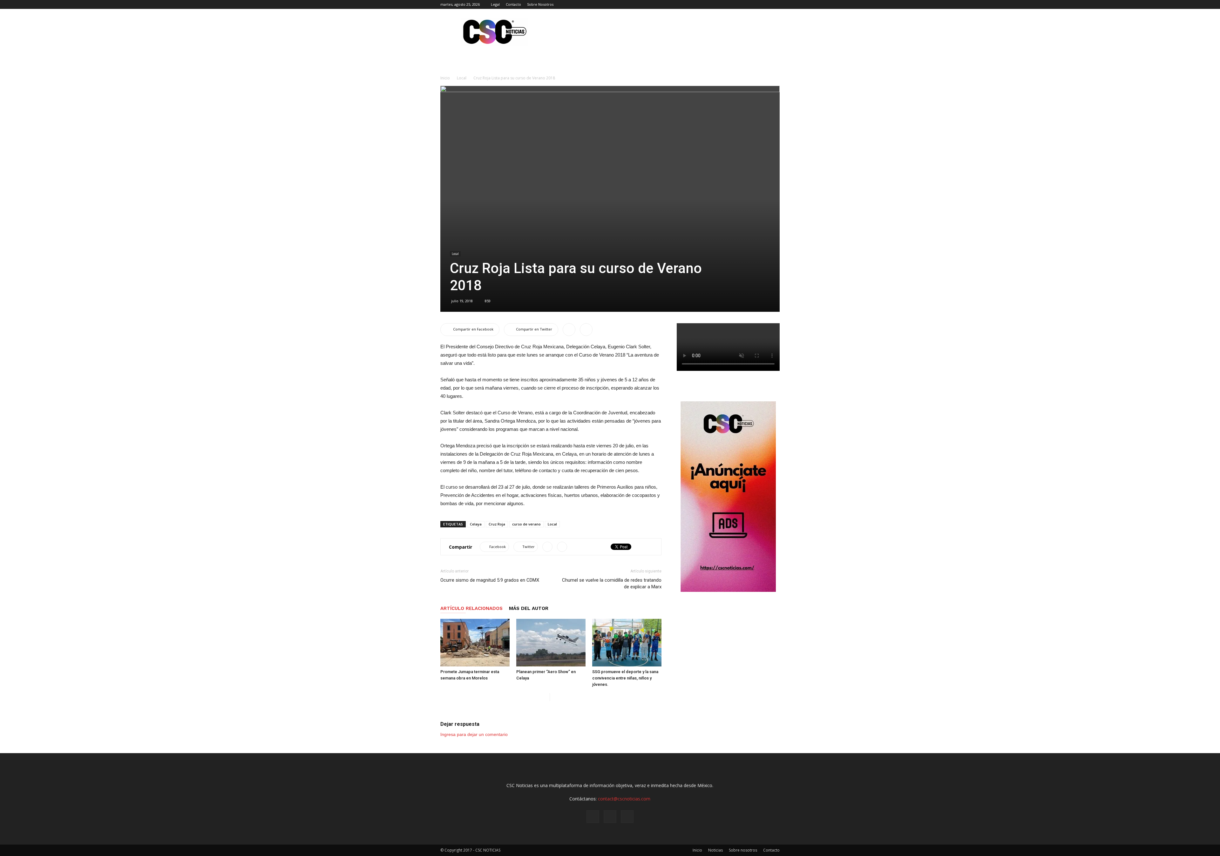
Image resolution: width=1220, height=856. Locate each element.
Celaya (476, 524)
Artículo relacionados (471, 608)
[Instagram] (764, 4)
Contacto (513, 4)
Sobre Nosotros (540, 4)
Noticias (715, 850)
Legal (495, 4)
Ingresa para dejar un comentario (474, 734)
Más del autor (528, 608)
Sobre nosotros (743, 850)
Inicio (445, 78)
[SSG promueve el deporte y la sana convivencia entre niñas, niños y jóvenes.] (626, 642)
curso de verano (526, 524)
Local (461, 78)
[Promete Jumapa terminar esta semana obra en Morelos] (475, 642)
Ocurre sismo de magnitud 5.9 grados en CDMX (489, 580)
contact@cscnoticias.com (624, 799)
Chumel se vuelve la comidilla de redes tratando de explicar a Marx (611, 583)
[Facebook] (754, 4)
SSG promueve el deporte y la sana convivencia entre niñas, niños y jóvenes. (625, 678)
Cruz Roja (497, 524)
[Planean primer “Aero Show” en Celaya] (551, 642)
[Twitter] (775, 4)
